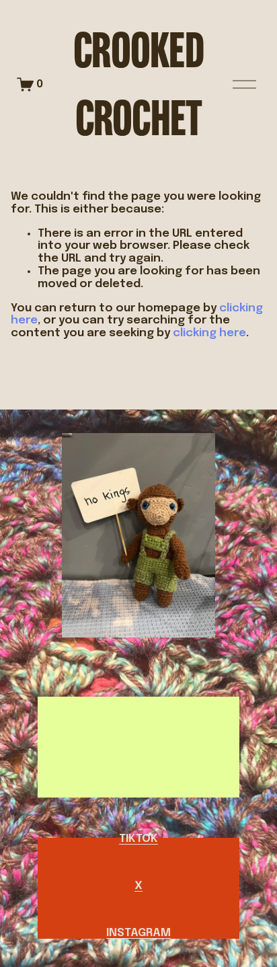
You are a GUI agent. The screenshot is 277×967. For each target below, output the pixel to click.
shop (138, 735)
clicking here (209, 333)
